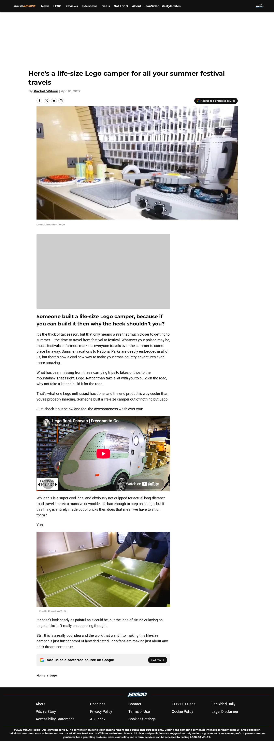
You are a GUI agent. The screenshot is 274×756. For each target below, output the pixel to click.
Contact (134, 704)
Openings (97, 704)
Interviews (89, 6)
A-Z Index (97, 719)
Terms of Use (139, 711)
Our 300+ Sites (183, 704)
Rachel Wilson (46, 91)
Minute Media (31, 729)
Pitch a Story (46, 711)
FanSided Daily (223, 704)
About (136, 6)
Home (41, 675)
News (45, 6)
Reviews (72, 6)
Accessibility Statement (55, 719)
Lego (53, 675)
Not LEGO (121, 6)
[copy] (61, 100)
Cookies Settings (142, 719)
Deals (105, 6)
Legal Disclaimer (225, 711)
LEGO (57, 6)
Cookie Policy (182, 711)
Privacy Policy (101, 711)
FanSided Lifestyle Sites (163, 6)
